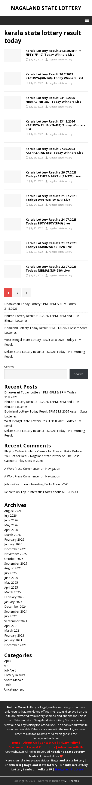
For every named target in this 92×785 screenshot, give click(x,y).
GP (6, 666)
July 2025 (10, 573)
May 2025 (11, 582)
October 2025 (13, 559)
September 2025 (15, 563)
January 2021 (13, 640)
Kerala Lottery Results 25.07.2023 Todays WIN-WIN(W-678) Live (51, 198)
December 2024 (15, 606)
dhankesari (69, 716)
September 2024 (15, 611)
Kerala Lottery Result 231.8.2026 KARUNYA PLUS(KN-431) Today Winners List (55, 125)
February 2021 (14, 635)
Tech (7, 685)
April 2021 (11, 626)
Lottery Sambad (22, 769)
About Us (30, 743)
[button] (86, 20)
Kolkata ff (43, 734)
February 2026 (14, 539)
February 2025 (14, 597)
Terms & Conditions (41, 747)
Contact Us (48, 743)
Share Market (13, 680)
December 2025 (15, 549)
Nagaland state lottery (49, 720)
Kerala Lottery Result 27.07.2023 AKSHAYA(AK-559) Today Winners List (54, 151)
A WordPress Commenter (22, 469)
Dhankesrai (12, 765)
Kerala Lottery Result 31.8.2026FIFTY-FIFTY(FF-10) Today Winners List (54, 53)
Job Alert (10, 670)
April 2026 (11, 530)
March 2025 (12, 592)
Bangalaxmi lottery (69, 769)
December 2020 (15, 645)
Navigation (52, 469)
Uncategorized (14, 689)
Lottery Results (14, 675)
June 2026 (11, 520)
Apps (7, 661)
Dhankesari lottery (74, 765)
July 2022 (10, 616)
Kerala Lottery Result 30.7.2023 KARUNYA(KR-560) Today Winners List (54, 76)
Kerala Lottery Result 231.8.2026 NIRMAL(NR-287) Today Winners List (53, 100)
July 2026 (10, 515)
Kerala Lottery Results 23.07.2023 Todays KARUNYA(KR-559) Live (51, 245)
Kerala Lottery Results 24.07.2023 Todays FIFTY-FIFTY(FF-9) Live (51, 221)
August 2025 (13, 568)
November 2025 (15, 554)
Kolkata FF (44, 769)
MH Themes (71, 781)
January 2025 (13, 602)
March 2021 (12, 630)
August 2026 (13, 511)
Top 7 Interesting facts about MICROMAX (49, 492)
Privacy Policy (68, 743)
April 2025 (11, 587)
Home (16, 743)
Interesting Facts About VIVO (48, 484)
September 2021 (15, 621)
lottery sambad (46, 716)
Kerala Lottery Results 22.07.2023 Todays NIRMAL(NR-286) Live (51, 268)
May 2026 (11, 525)
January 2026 (13, 544)
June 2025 (11, 578)
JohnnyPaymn (13, 484)
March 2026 (12, 535)
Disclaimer (16, 747)
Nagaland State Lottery (67, 752)
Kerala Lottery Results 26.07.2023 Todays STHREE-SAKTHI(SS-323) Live (53, 174)
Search (9, 367)
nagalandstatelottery (60, 59)
